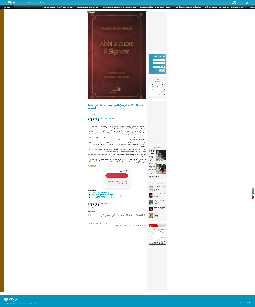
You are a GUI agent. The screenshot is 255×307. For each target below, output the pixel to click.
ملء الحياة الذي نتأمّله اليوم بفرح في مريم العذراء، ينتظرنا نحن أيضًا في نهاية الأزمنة (186, 7)
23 (152, 94)
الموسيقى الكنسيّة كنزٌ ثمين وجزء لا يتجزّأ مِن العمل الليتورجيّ (116, 7)
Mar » (153, 97)
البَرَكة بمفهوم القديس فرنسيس (158, 214)
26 (159, 94)
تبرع (51, 2)
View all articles (92, 219)
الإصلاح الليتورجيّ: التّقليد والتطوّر (159, 201)
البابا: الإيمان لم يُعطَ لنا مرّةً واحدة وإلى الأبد (48, 7)
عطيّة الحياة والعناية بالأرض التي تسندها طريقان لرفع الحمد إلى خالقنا (80, 7)
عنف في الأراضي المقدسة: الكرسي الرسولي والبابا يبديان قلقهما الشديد (107, 196)
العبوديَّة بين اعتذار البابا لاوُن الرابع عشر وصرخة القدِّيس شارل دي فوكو (159, 188)
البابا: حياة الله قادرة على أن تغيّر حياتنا (159, 194)
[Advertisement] (157, 31)
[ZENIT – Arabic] (16, 2)
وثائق (47, 2)
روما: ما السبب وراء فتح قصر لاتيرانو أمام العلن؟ (102, 194)
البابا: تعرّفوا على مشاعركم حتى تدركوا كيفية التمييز (102, 197)
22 (150, 94)
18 (157, 91)
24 (154, 94)
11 (157, 89)
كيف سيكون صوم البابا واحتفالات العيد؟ (99, 192)
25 (157, 94)
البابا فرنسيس (28, 2)
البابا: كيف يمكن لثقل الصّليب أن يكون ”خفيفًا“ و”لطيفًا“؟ (159, 208)
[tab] (153, 225)
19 (159, 91)
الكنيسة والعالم (40, 2)
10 (154, 89)
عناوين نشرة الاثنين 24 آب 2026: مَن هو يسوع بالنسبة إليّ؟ (19, 7)
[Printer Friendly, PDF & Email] (92, 165)
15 (150, 91)
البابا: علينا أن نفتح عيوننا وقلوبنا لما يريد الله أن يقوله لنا (148, 7)
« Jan (150, 97)
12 (159, 89)
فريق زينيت (111, 118)
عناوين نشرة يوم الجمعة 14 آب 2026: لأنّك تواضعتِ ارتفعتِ (225, 7)
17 (154, 91)
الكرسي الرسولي (91, 12)
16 (152, 91)
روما (34, 2)
